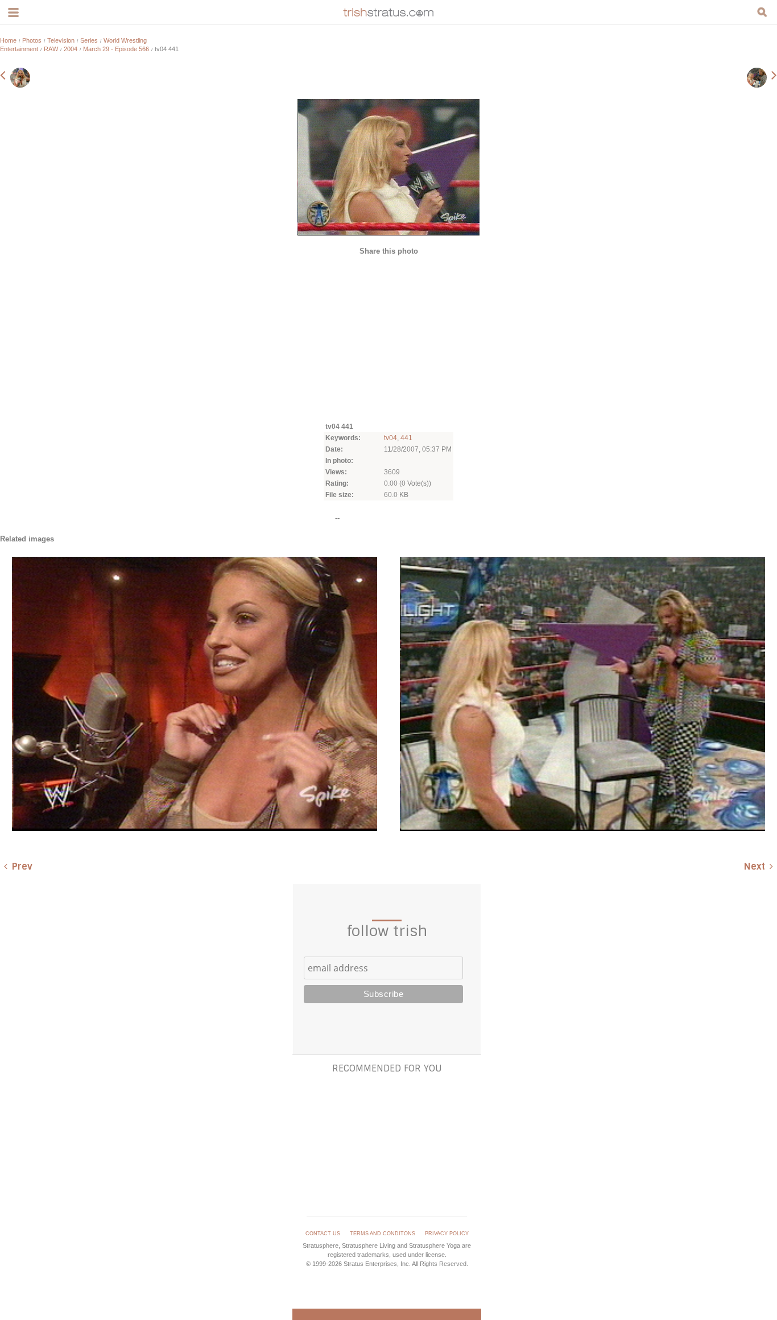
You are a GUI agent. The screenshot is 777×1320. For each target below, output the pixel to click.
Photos (32, 40)
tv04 (390, 438)
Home (8, 40)
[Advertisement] (388, 338)
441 (406, 438)
